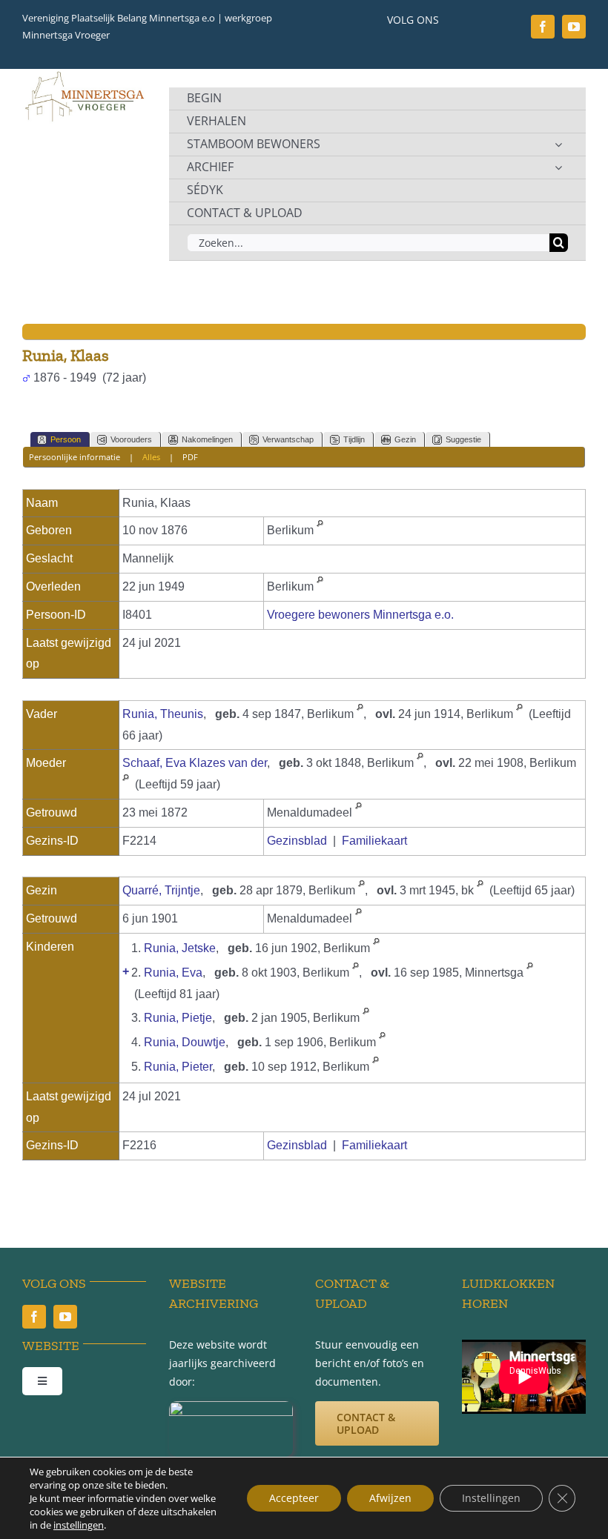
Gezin (405, 439)
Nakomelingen (207, 439)
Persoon (65, 439)
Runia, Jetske (180, 948)
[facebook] (543, 27)
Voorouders (131, 439)
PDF (190, 456)
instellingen (78, 1525)
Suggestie (463, 439)
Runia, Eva (173, 972)
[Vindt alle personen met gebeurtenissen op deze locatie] (320, 530)
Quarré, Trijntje (161, 890)
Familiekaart (374, 840)
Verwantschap (288, 439)
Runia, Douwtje (184, 1042)
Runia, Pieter (178, 1066)
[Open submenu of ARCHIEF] (558, 167)
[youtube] (574, 27)
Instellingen (491, 1498)
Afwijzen (390, 1498)
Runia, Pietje (178, 1017)
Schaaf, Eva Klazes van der (194, 763)
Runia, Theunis (162, 714)
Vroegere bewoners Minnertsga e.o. (360, 614)
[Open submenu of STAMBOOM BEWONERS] (558, 144)
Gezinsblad (297, 840)
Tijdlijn (354, 439)
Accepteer (294, 1498)
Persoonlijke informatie (74, 456)
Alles (151, 456)
